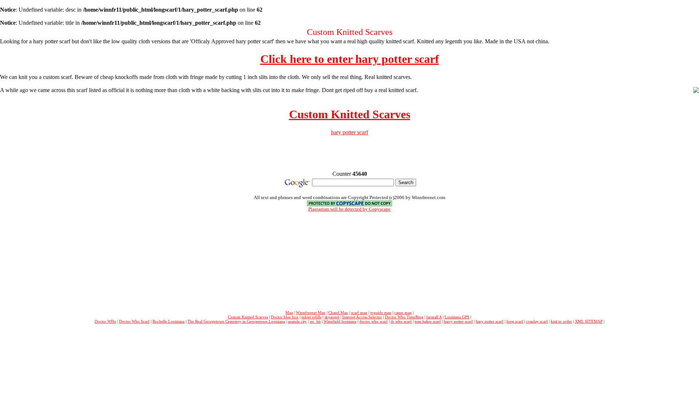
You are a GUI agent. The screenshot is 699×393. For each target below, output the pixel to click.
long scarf (514, 321)
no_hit (315, 321)
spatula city (297, 321)
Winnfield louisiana (340, 321)
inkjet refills (311, 317)
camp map (403, 312)
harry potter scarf (458, 321)
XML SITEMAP (589, 321)
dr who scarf (401, 321)
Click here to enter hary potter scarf (349, 59)
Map (289, 312)
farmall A (434, 317)
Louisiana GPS (457, 317)
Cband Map (338, 312)
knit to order (561, 321)
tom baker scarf (428, 321)
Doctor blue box (285, 317)
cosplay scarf (537, 321)
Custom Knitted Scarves (349, 114)
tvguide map (380, 312)
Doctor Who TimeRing (404, 317)
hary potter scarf (349, 132)
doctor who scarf (373, 321)
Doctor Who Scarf (134, 321)
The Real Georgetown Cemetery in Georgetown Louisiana (236, 321)
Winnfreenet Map (310, 312)
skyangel (331, 317)
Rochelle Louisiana (169, 321)
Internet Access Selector (362, 317)
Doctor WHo (105, 321)
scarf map (359, 312)
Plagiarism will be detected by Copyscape (349, 209)
